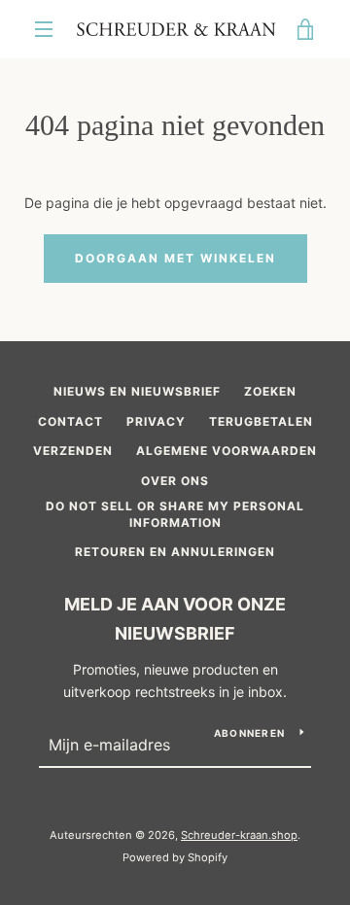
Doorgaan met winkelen (175, 258)
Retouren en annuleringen (175, 551)
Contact (70, 421)
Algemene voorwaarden (226, 450)
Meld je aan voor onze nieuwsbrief (175, 619)
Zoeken (270, 391)
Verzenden (73, 450)
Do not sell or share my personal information (175, 514)
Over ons (175, 480)
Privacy (156, 421)
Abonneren (249, 733)
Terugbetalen (261, 421)
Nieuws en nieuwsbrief (137, 391)
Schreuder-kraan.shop (239, 835)
